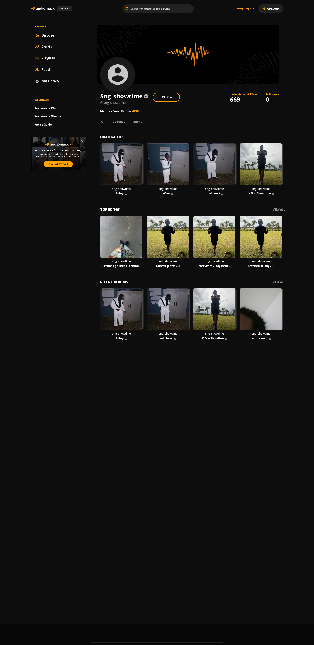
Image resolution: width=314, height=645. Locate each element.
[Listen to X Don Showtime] (261, 164)
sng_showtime (121, 189)
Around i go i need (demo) (120, 266)
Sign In (250, 8)
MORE (135, 111)
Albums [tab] (137, 122)
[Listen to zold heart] (214, 164)
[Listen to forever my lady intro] (214, 237)
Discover (48, 35)
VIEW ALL (279, 209)
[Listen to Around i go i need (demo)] (121, 237)
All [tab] (102, 122)
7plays (120, 193)
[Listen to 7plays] (121, 164)
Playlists (48, 58)
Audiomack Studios (48, 116)
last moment (260, 338)
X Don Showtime (259, 193)
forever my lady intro (213, 266)
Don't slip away (166, 266)
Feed (45, 69)
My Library (50, 81)
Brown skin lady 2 (260, 266)
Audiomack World (47, 108)
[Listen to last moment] (261, 309)
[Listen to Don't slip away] (168, 237)
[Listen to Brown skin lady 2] (261, 237)
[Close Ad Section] (82, 141)
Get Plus (65, 8)
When (167, 193)
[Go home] (43, 8)
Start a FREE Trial (58, 164)
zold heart (213, 193)
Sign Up (239, 8)
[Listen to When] (168, 164)
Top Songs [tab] (118, 122)
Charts (46, 46)
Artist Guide (43, 125)
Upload (273, 9)
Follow (166, 97)
